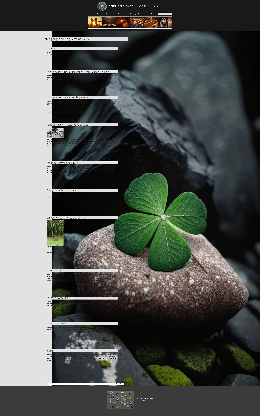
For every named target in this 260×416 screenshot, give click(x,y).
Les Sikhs (51, 48)
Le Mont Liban (54, 270)
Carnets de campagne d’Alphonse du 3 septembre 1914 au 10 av (78, 71)
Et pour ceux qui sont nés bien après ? (66, 217)
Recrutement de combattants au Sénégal (67, 124)
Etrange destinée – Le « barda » (62, 190)
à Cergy (50, 350)
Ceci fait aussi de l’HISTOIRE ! (61, 298)
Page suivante (119, 383)
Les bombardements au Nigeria (62, 162)
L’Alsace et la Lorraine (57, 323)
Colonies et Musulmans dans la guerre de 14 (69, 97)
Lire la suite (82, 57)
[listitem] (95, 22)
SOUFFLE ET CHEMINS (121, 6)
